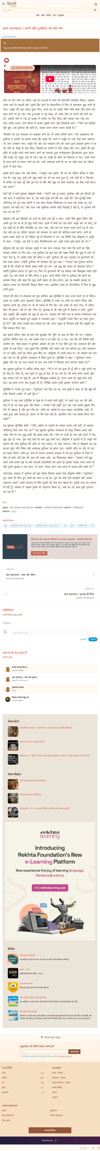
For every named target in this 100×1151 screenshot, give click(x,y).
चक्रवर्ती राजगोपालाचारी (9, 37)
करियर (54, 1092)
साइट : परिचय (57, 1073)
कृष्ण (72, 526)
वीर (65, 526)
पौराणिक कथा (82, 526)
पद (23, 1082)
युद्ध (5, 526)
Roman (84, 1148)
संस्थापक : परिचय (59, 1078)
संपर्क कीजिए (57, 1087)
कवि (42, 15)
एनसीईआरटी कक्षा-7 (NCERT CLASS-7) (48, 526)
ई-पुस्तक (60, 15)
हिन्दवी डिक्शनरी (56, 1115)
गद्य (54, 15)
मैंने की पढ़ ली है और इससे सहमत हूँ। (47, 1057)
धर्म (92, 526)
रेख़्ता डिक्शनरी (8, 1115)
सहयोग (55, 1097)
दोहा (23, 1087)
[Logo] (11, 5)
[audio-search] (95, 10)
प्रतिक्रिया (93, 639)
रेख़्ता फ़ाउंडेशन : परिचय (61, 1082)
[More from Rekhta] (96, 4)
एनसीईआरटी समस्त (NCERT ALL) (21, 526)
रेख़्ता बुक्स (6, 1120)
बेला (37, 15)
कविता (48, 15)
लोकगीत (23, 1092)
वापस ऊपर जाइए (52, 1038)
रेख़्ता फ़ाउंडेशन (30, 1056)
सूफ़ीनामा (53, 1110)
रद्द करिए (83, 639)
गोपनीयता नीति (45, 1056)
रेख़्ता (4, 1110)
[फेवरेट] (98, 1147)
